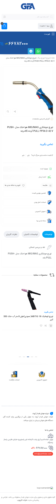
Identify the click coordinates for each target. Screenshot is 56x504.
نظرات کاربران (11, 234)
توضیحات (48, 234)
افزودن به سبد (51, 325)
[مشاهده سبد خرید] (4, 26)
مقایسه (45, 185)
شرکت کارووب (22, 500)
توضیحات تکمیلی (31, 234)
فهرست (47, 34)
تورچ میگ (41, 58)
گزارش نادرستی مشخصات (41, 119)
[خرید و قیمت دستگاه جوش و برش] (28, 7)
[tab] (48, 234)
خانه (53, 58)
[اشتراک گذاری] (14, 111)
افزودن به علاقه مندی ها (12, 185)
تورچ (48, 58)
